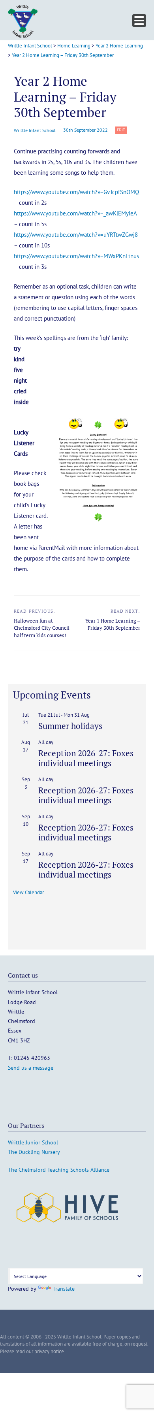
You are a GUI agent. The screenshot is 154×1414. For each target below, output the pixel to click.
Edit (122, 130)
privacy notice (49, 1351)
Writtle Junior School (33, 1142)
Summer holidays (70, 725)
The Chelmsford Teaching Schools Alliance (58, 1169)
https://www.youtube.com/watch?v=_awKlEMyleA (75, 213)
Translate (64, 1288)
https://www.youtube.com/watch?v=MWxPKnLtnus (76, 256)
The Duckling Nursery (34, 1151)
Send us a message (30, 1067)
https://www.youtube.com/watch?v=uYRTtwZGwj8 (76, 234)
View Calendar (28, 892)
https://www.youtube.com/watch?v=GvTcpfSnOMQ (76, 192)
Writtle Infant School (35, 130)
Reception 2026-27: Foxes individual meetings (85, 758)
